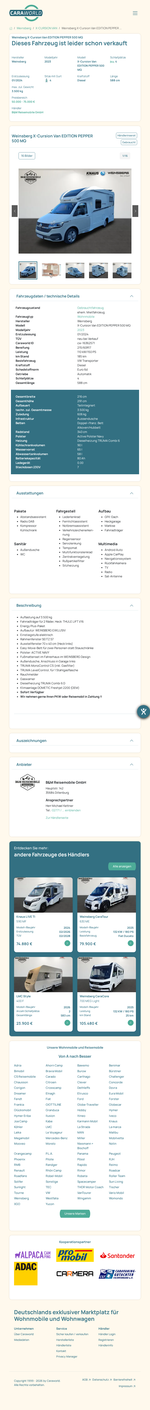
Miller (81, 1138)
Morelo (50, 1144)
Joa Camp (20, 1121)
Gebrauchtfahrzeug (90, 308)
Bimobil (19, 1071)
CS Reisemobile (25, 1077)
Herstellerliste (65, 1340)
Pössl (81, 1159)
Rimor (81, 1170)
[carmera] (75, 1273)
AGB (85, 1379)
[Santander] (117, 1255)
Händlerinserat (126, 135)
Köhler (18, 1127)
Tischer (114, 1187)
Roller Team (117, 1176)
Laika (17, 1132)
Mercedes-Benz (57, 1138)
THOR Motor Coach (90, 1187)
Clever (82, 1082)
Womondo (116, 1198)
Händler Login (106, 1334)
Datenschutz (100, 1379)
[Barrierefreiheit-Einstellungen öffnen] (143, 711)
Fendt (18, 1099)
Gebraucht (129, 142)
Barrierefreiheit (122, 1379)
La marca (115, 1127)
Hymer (113, 1110)
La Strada (83, 1127)
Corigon (19, 1088)
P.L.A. (49, 1154)
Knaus (113, 1121)
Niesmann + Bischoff (85, 1146)
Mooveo (19, 1144)
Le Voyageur (54, 1132)
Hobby (81, 1110)
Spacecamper (86, 1182)
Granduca (52, 1110)
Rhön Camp (54, 1170)
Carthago (83, 1077)
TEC (48, 1187)
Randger (51, 1165)
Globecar (115, 1105)
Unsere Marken (75, 1213)
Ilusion (50, 1116)
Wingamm (84, 1198)
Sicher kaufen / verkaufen (72, 1334)
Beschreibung (28, 605)
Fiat (48, 1099)
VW (48, 1193)
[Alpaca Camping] (33, 1255)
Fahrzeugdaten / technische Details (47, 296)
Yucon (50, 1204)
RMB (17, 1165)
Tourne (19, 1193)
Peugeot (115, 1154)
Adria (17, 1065)
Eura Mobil (116, 1093)
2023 (80, 330)
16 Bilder (27, 156)
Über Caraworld (24, 1334)
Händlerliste (63, 1345)
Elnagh (50, 1093)
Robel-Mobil (54, 1176)
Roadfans (20, 1176)
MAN (80, 1132)
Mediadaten (21, 1340)
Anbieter (24, 764)
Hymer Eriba (22, 1116)
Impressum (125, 1386)
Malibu (113, 1132)
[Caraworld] (26, 13)
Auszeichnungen (31, 740)
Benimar (114, 1065)
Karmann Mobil (87, 1121)
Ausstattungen (29, 493)
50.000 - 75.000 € (23, 101)
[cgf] (117, 1273)
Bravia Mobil (54, 1071)
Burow (81, 1071)
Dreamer (20, 1093)
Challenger (116, 1077)
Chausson (21, 1082)
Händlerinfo (105, 1345)
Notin (112, 1144)
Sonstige (52, 1182)
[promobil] (75, 1255)
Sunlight (20, 1187)
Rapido (82, 1165)
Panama (82, 1154)
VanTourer (84, 1193)
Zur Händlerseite (57, 818)
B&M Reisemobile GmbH (27, 112)
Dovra (113, 1088)
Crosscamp (53, 1088)
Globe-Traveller (88, 1105)
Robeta (82, 1176)
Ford (80, 1099)
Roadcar (114, 1170)
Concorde (116, 1082)
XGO (17, 1204)
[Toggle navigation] (135, 13)
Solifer (18, 1182)
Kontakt (61, 1351)
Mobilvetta (116, 1138)
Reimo (113, 1165)
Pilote (50, 1159)
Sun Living (116, 1182)
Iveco (112, 1116)
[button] (15, 211)
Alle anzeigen (122, 866)
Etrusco (82, 1093)
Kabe (49, 1121)
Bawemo (83, 1065)
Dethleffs (83, 1088)
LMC (49, 1127)
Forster (114, 1099)
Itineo (81, 1116)
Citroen (51, 1082)
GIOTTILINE (53, 1105)
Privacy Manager (66, 1356)
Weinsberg (21, 1198)
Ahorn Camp (54, 1065)
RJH (111, 1159)
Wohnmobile (86, 317)
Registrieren (106, 1340)
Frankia (19, 1105)
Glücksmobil (22, 1110)
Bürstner (115, 1071)
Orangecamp (23, 1154)
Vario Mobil (116, 1193)
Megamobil (21, 1138)
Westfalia (52, 1198)
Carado (51, 1077)
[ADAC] (26, 1273)
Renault (19, 1170)
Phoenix (19, 1159)
